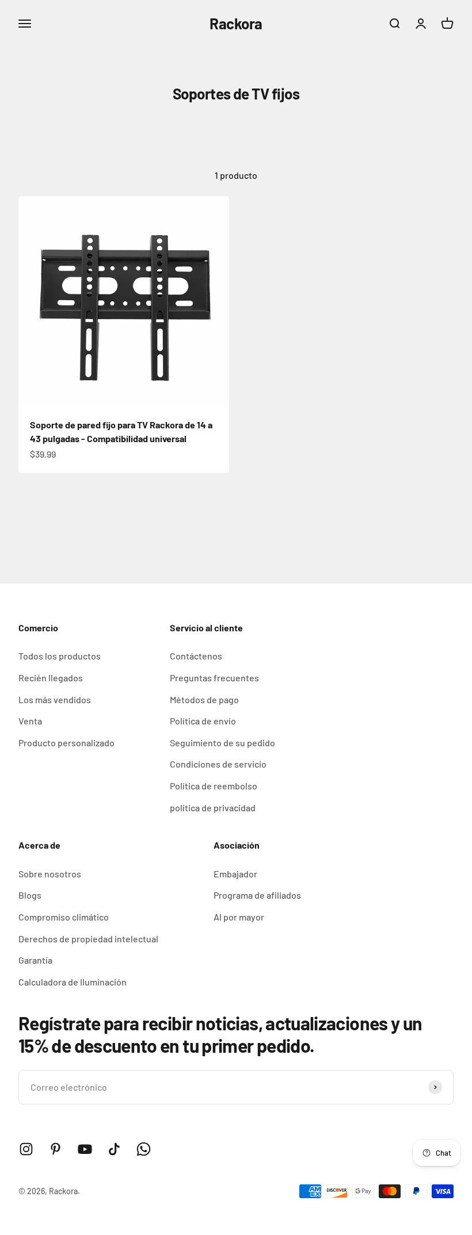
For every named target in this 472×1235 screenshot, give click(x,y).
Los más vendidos (54, 699)
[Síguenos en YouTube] (85, 1149)
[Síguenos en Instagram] (26, 1149)
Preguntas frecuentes (214, 677)
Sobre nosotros (49, 873)
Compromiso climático (63, 916)
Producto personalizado (66, 742)
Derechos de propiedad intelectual (88, 938)
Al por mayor (239, 916)
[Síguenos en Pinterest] (55, 1149)
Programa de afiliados (257, 894)
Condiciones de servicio (218, 763)
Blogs (29, 894)
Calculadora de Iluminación (72, 981)
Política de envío (203, 720)
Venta (30, 720)
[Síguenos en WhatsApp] (143, 1149)
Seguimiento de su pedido (222, 742)
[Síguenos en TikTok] (114, 1149)
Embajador (235, 873)
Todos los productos (59, 655)
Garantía (35, 959)
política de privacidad (213, 807)
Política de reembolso (213, 785)
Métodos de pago (204, 699)
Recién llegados (50, 677)
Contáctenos (196, 655)
